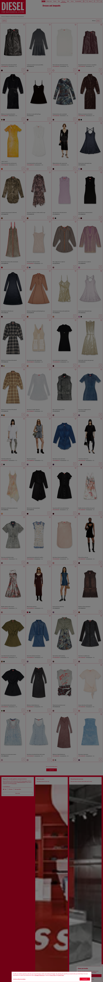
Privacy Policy (53, 975)
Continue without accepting (19, 979)
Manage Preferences (39, 975)
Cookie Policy (61, 975)
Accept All (84, 979)
